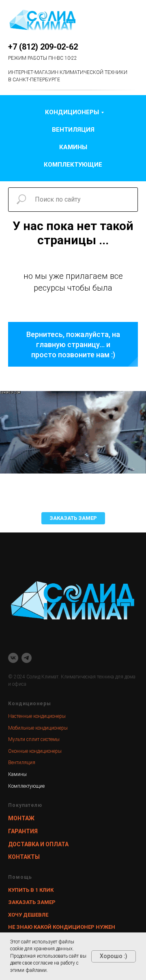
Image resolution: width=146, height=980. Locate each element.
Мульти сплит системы (34, 739)
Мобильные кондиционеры (38, 728)
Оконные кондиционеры (35, 751)
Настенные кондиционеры (37, 716)
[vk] (13, 658)
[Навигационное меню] (132, 20)
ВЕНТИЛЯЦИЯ (73, 129)
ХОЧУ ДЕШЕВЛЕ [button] (28, 915)
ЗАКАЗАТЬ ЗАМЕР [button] (32, 902)
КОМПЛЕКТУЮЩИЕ (73, 164)
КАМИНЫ (73, 147)
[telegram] (26, 658)
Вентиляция (21, 762)
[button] (73, 518)
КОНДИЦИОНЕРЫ (72, 112)
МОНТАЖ (21, 818)
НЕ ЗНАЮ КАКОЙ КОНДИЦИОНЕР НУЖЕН (61, 927)
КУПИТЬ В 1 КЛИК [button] (31, 890)
